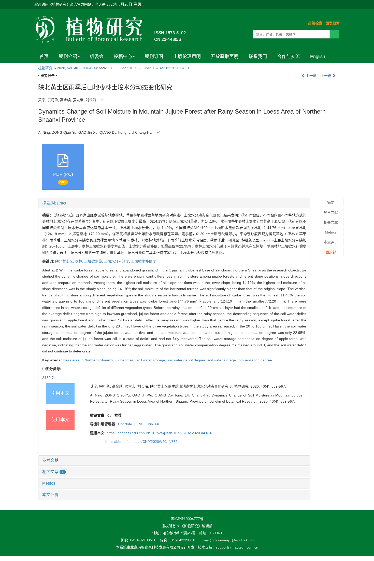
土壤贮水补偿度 (143, 261)
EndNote (125, 424)
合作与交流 (288, 56)
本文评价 (50, 494)
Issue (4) (90, 68)
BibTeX (153, 424)
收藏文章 (97, 415)
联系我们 (258, 56)
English (317, 56)
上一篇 (311, 76)
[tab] (174, 203)
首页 (44, 56)
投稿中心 (123, 56)
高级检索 (315, 23)
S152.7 (48, 378)
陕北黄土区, (65, 261)
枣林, (79, 261)
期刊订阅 (154, 56)
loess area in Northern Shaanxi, (89, 360)
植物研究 (45, 68)
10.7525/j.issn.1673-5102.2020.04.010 (160, 68)
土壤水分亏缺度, (117, 261)
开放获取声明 (224, 56)
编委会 (97, 56)
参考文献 (50, 460)
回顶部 (330, 252)
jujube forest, (126, 360)
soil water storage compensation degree (239, 360)
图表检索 (332, 23)
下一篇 (326, 76)
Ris (139, 424)
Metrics (48, 483)
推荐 (118, 415)
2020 (61, 68)
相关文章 (53, 472)
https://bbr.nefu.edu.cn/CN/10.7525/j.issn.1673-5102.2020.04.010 (159, 433)
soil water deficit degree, (187, 360)
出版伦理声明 (187, 56)
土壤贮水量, (94, 261)
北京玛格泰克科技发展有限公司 (155, 547)
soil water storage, (152, 360)
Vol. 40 (72, 68)
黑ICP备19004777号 (187, 519)
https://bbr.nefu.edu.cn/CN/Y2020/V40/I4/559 (141, 442)
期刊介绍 (68, 56)
